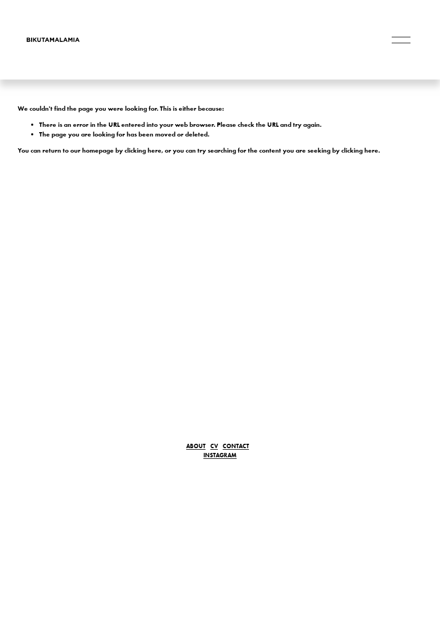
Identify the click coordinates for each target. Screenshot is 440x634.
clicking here (143, 150)
